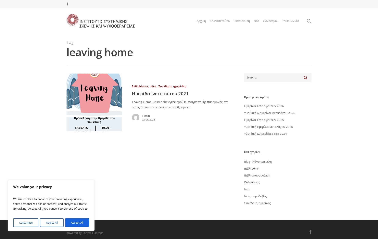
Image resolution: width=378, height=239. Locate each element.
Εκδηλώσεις (140, 86)
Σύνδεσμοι (270, 20)
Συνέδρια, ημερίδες (172, 86)
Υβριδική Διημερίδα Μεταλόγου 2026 (269, 113)
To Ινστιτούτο (220, 20)
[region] (51, 205)
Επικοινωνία (290, 20)
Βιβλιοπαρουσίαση (257, 175)
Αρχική (201, 20)
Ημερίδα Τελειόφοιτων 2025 (264, 120)
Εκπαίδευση (242, 20)
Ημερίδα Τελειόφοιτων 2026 (264, 106)
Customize (26, 222)
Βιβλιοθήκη (251, 168)
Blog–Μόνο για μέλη (258, 161)
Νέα (256, 20)
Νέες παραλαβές (255, 196)
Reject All (52, 222)
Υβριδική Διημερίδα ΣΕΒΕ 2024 (265, 133)
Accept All (77, 222)
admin (146, 116)
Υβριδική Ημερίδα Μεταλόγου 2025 (268, 127)
